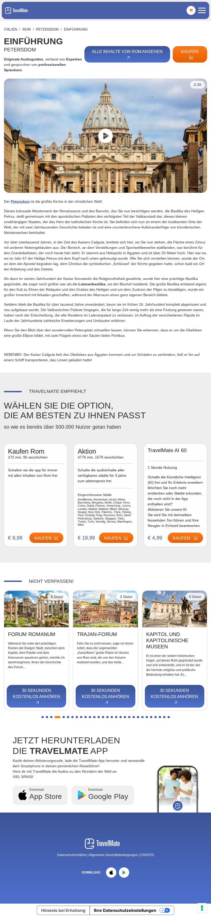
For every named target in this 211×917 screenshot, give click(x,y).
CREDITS (147, 855)
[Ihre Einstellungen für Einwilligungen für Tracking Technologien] (202, 908)
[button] (42, 717)
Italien (10, 29)
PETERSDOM (47, 29)
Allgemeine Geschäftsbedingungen (114, 855)
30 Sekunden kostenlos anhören (36, 693)
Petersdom (20, 201)
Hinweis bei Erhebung (63, 910)
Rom (26, 29)
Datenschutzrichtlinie (71, 855)
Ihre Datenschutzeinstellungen (125, 910)
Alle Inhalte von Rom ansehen (127, 51)
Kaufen (189, 51)
